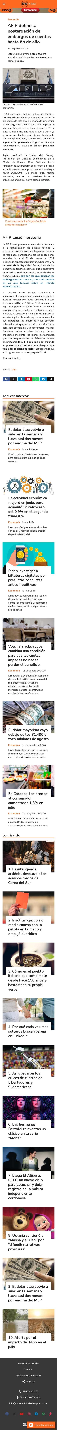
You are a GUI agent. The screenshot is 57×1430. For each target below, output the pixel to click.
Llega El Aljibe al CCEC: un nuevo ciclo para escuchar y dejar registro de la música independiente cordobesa (25, 1187)
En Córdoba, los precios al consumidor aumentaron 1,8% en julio (28, 800)
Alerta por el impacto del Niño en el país (27, 1342)
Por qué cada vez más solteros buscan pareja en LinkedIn (28, 1031)
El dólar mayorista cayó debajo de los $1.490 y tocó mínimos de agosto (28, 735)
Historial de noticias (28, 1363)
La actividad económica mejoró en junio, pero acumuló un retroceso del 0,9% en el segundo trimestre (28, 507)
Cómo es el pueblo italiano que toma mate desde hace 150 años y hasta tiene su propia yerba (27, 980)
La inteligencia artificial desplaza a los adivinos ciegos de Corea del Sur (27, 876)
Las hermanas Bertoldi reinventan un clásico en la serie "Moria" (27, 1131)
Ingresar (30, 1381)
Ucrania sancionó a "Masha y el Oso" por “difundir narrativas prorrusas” (26, 1242)
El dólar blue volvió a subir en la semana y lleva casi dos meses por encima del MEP (26, 436)
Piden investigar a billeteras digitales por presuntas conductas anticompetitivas (27, 578)
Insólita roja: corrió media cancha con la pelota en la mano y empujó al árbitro (26, 927)
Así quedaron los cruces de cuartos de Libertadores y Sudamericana (25, 1080)
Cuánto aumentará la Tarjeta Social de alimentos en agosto (25, 223)
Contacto (28, 1369)
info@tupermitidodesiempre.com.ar (28, 1403)
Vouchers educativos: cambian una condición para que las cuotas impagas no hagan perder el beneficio (26, 655)
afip (14, 369)
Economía (13, 19)
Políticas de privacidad (28, 1375)
